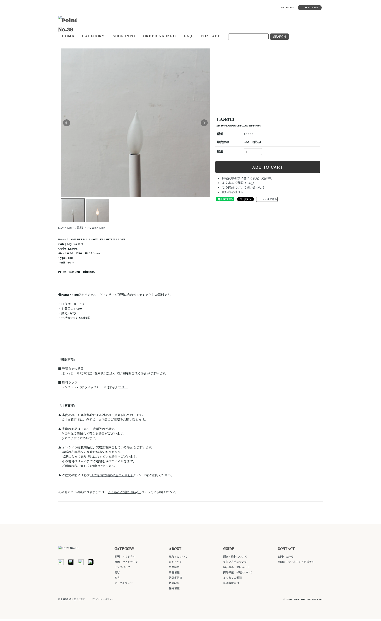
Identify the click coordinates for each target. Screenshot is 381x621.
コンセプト (175, 562)
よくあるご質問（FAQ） (239, 183)
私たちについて (178, 557)
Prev (66, 122)
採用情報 (174, 588)
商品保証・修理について (237, 573)
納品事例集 (175, 578)
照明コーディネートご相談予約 (296, 562)
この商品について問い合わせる (243, 187)
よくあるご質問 (232, 578)
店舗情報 (174, 573)
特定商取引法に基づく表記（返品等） (248, 178)
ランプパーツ (122, 567)
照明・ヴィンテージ (126, 562)
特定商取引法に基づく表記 (71, 599)
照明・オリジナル (124, 557)
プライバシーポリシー (103, 599)
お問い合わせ (285, 557)
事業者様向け (231, 583)
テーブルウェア (123, 583)
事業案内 (174, 567)
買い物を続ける (232, 192)
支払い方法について (235, 562)
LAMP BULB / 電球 (70, 228)
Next (204, 122)
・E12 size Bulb (94, 228)
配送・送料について (235, 557)
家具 (117, 578)
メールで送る (269, 199)
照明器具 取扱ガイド (236, 567)
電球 (117, 573)
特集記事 (174, 583)
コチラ (123, 387)
